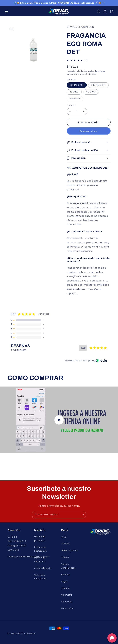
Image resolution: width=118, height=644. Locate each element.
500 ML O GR (98, 85)
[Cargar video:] (59, 420)
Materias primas (69, 551)
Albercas (65, 575)
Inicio (63, 537)
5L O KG (90, 92)
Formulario (66, 602)
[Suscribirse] (82, 514)
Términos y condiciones (40, 577)
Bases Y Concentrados (68, 566)
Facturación (67, 608)
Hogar (64, 581)
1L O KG (74, 92)
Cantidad (71, 105)
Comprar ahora (88, 131)
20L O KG (76, 99)
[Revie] (101, 360)
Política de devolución (39, 560)
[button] (6, 11)
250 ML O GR (77, 85)
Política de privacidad (39, 539)
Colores (65, 557)
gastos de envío (95, 71)
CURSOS (65, 544)
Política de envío (42, 568)
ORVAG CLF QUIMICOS (25, 633)
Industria (65, 588)
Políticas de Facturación (40, 549)
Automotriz (66, 595)
